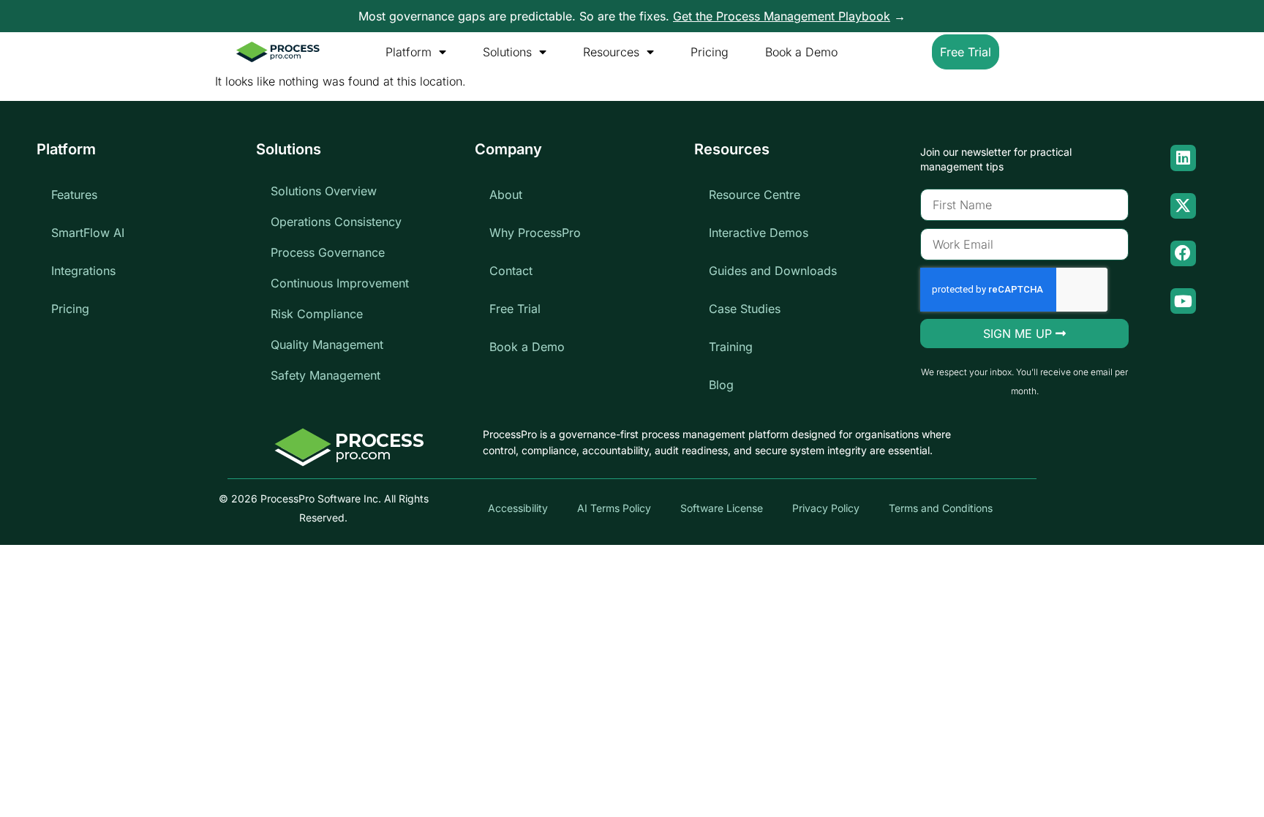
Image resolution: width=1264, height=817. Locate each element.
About (505, 194)
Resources (611, 52)
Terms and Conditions (941, 508)
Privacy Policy (825, 508)
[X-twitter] (1183, 206)
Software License (721, 508)
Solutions (507, 52)
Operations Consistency (336, 221)
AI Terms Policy (614, 508)
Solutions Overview (324, 191)
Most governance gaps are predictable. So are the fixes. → (632, 16)
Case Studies (744, 308)
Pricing (710, 52)
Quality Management (327, 344)
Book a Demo (801, 52)
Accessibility (518, 508)
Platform (408, 52)
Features (74, 194)
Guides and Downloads (773, 270)
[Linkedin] (1183, 157)
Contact (511, 270)
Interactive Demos (758, 232)
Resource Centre (754, 194)
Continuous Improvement (340, 283)
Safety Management (325, 375)
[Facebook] (1183, 253)
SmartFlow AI (87, 232)
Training (731, 346)
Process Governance (328, 252)
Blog (721, 384)
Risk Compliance (317, 313)
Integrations (83, 270)
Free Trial (515, 308)
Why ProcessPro (535, 232)
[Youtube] (1183, 301)
